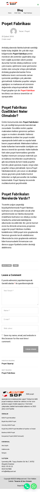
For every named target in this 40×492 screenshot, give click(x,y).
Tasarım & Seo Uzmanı (23, 481)
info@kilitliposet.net (9, 471)
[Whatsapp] (34, 486)
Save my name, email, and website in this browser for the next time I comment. (19, 338)
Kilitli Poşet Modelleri (8, 418)
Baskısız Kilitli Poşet (8, 432)
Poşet (16, 265)
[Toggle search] (32, 3)
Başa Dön (20, 486)
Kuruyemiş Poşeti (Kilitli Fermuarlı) (13, 436)
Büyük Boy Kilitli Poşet (9, 421)
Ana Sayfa (5, 445)
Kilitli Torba (17, 13)
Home (9, 13)
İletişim (4, 453)
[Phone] (27, 486)
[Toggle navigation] (3, 3)
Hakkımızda (5, 449)
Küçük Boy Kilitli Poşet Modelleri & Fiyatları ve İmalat (19, 429)
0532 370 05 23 (7, 466)
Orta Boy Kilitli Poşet (8, 425)
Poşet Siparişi (19, 180)
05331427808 (6, 469)
